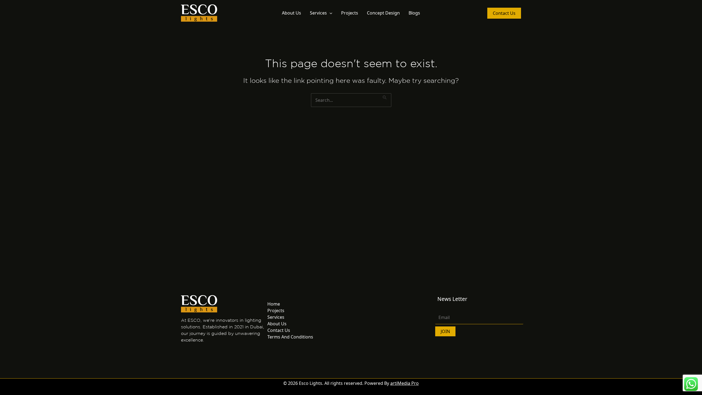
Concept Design (383, 13)
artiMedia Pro (404, 383)
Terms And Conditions (290, 337)
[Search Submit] (385, 96)
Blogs (414, 13)
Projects (349, 13)
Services (318, 13)
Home (273, 304)
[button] (329, 13)
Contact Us (278, 330)
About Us (291, 13)
